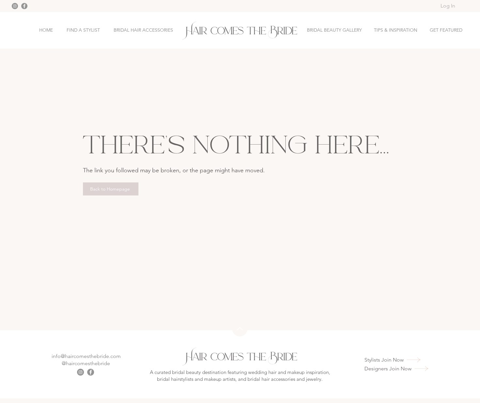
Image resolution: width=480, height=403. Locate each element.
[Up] (240, 328)
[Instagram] (15, 6)
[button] (446, 30)
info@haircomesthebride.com (86, 356)
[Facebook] (24, 6)
